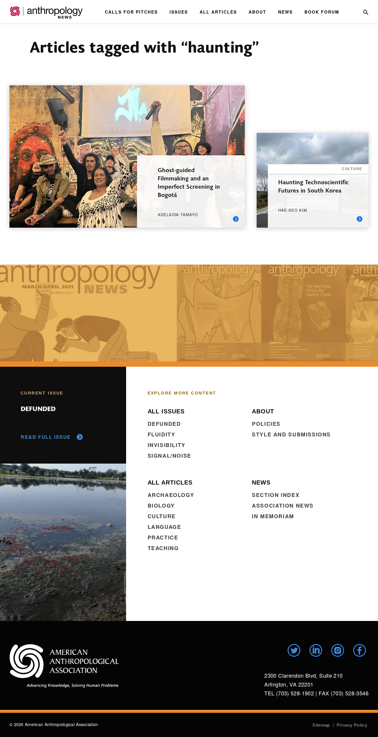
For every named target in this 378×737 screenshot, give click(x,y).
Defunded (164, 424)
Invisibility (166, 445)
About (257, 12)
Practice (163, 537)
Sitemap (321, 725)
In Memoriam (273, 516)
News (285, 12)
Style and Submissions (291, 434)
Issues (179, 12)
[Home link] (64, 666)
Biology (161, 505)
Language (164, 527)
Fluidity (161, 434)
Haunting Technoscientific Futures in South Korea (313, 186)
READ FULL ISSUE (46, 436)
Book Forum (321, 12)
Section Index (275, 495)
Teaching (163, 548)
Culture (162, 516)
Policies (266, 424)
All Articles (218, 12)
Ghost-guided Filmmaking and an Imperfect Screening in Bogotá (189, 182)
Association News (283, 505)
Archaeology (171, 495)
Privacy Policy (352, 725)
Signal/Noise (169, 455)
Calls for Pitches (131, 12)
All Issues (166, 411)
